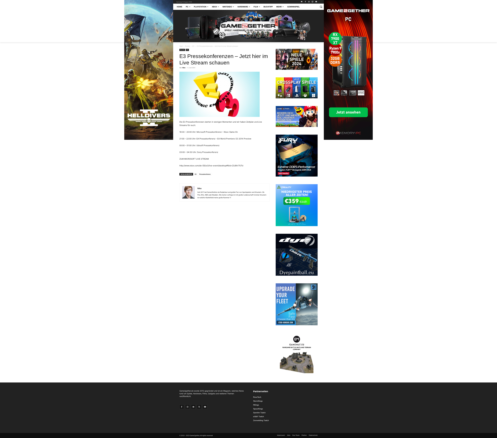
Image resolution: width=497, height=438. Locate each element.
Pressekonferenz (205, 174)
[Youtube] (316, 1)
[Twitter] (199, 406)
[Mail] (193, 406)
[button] (321, 7)
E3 (193, 46)
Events (187, 46)
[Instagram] (309, 1)
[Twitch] (312, 1)
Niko (183, 67)
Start (181, 46)
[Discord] (301, 1)
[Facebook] (305, 1)
